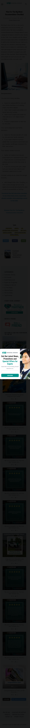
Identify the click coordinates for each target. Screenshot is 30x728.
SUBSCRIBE (10, 375)
